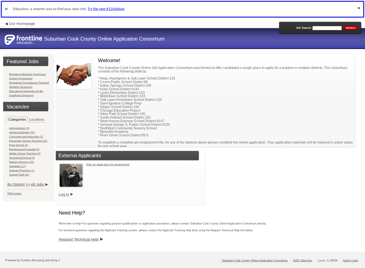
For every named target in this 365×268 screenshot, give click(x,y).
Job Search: (304, 27)
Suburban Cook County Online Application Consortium (255, 260)
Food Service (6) (18, 145)
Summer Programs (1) (21, 170)
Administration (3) (19, 128)
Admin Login (350, 260)
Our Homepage (22, 24)
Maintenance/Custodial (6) (24, 149)
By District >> (18, 184)
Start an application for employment (107, 164)
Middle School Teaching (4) (25, 153)
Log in (64, 194)
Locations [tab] (36, 119)
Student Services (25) (21, 162)
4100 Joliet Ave (303, 260)
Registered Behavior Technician (27, 74)
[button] (359, 9)
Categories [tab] (17, 119)
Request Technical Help (79, 239)
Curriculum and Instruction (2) (26, 136)
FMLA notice (14, 193)
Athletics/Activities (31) (22, 132)
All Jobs (37, 184)
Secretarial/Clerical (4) (22, 157)
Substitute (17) (17, 166)
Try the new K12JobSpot (106, 9)
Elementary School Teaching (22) (28, 140)
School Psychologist (20, 78)
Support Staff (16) (19, 174)
